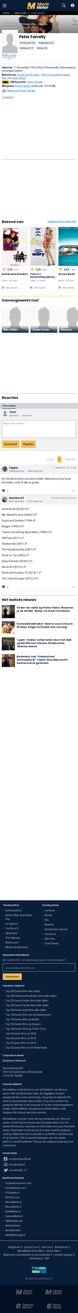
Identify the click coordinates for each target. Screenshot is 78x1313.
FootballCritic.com (15, 1187)
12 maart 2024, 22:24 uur (63, 498)
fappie (13, 468)
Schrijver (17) (27, 48)
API (47, 1258)
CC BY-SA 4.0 (7, 57)
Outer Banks (51, 943)
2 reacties (7, 97)
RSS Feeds (35, 1258)
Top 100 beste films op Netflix (22, 1019)
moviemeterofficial (19, 1159)
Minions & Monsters (16, 947)
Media (43, 24)
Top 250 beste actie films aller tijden (25, 1010)
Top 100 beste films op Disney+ (23, 1024)
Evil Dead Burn (13, 910)
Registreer (14, 1247)
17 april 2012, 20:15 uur (64, 467)
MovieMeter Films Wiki (30, 1250)
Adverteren (61, 1247)
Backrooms (12, 942)
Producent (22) (27, 42)
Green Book (19, 78)
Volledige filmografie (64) (61, 221)
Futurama (50, 934)
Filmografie (27, 24)
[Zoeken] (64, 5)
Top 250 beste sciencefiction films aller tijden (31, 995)
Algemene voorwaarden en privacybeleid (26, 1254)
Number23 (16, 498)
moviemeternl (16, 1164)
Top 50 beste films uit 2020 (20, 1033)
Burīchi (48, 915)
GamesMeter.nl (14, 1216)
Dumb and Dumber (28, 74)
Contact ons (31, 1247)
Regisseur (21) (46, 42)
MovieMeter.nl (13, 1202)
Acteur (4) (42, 48)
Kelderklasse (12, 1225)
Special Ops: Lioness (56, 929)
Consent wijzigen (63, 1254)
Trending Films (11, 905)
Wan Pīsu (49, 938)
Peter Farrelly (35, 82)
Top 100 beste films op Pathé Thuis (25, 1028)
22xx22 (13, 55)
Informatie (9, 24)
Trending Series (50, 905)
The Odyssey (12, 937)
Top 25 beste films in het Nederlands (26, 1047)
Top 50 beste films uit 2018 (20, 1038)
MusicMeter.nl (13, 1206)
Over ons (46, 1247)
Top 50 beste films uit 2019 (20, 1042)
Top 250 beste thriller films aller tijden (26, 1000)
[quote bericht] (73, 491)
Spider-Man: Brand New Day (18, 917)
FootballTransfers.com (18, 1183)
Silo (46, 919)
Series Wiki (52, 1250)
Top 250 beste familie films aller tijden (27, 1005)
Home (6, 13)
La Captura (11, 923)
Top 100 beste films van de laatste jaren (28, 1014)
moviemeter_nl (17, 1170)
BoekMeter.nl (12, 1211)
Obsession (11, 933)
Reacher (49, 924)
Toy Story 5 (11, 928)
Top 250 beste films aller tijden (22, 991)
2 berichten (9, 405)
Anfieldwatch (13, 1230)
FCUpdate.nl (12, 1192)
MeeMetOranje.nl (15, 1235)
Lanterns (49, 910)
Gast (12, 412)
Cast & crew (20, 13)
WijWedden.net (13, 1220)
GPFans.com (12, 1197)
